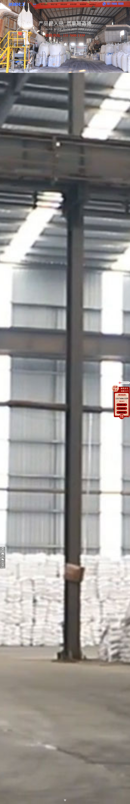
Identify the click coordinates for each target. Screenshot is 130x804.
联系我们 (92, 4)
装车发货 (73, 4)
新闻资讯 (63, 4)
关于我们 (44, 4)
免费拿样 (83, 4)
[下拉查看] (65, 800)
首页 (34, 4)
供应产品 (54, 4)
